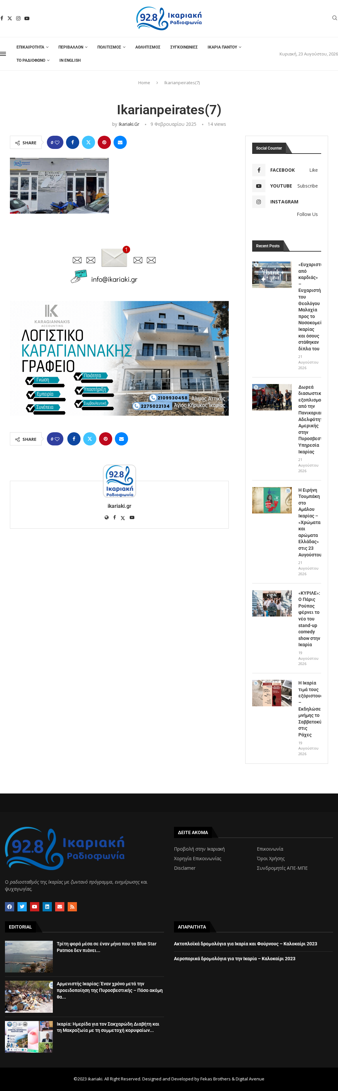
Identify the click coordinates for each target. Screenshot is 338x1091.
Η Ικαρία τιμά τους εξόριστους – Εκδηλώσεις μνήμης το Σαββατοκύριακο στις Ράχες (309, 708)
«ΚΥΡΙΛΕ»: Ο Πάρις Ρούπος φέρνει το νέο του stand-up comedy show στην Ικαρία (309, 619)
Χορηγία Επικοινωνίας (197, 858)
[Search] (334, 19)
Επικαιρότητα (30, 47)
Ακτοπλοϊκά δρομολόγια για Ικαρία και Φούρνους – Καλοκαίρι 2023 (245, 943)
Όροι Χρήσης (271, 858)
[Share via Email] (120, 142)
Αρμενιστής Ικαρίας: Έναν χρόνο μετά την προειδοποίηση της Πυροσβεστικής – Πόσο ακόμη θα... (110, 990)
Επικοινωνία (270, 849)
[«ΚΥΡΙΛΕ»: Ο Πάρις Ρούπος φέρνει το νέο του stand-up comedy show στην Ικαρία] (272, 603)
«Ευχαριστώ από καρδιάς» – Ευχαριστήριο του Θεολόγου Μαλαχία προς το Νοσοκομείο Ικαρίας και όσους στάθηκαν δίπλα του (309, 306)
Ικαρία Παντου (222, 47)
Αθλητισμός (147, 47)
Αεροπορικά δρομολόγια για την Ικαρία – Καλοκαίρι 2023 (234, 958)
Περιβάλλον (70, 47)
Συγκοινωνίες (184, 47)
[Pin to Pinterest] (104, 142)
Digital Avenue (250, 1079)
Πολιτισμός (109, 47)
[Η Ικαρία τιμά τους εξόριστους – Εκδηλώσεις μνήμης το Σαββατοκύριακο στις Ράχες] (272, 693)
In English (70, 60)
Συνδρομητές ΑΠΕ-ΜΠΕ (282, 868)
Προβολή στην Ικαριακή (199, 849)
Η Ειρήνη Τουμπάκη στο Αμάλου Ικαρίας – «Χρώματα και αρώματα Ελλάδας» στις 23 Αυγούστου (309, 522)
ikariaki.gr (128, 124)
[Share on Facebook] (72, 142)
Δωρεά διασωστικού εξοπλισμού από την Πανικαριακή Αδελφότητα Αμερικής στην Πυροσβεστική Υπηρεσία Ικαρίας (309, 419)
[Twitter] (10, 18)
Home (144, 83)
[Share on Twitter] (88, 142)
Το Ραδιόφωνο (31, 60)
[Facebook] (2, 18)
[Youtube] (27, 18)
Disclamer (184, 868)
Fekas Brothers (215, 1079)
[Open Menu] (3, 54)
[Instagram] (18, 18)
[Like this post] (57, 142)
